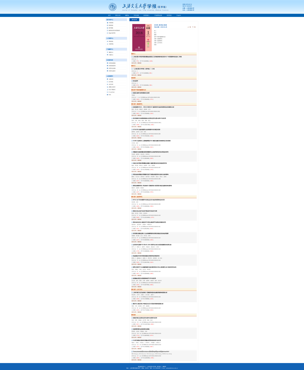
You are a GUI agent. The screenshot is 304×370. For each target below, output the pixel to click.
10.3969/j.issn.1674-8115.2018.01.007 (150, 167)
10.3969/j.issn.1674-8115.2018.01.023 (151, 344)
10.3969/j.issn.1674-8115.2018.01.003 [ (151, 122)
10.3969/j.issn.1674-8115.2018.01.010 (150, 215)
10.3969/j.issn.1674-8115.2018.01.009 (150, 204)
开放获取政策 (158, 15)
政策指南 (146, 15)
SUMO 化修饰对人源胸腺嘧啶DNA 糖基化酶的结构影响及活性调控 (152, 140)
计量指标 (139, 63)
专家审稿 (111, 44)
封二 (155, 30)
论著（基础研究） (158, 38)
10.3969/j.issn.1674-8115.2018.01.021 (151, 333)
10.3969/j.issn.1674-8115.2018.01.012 (150, 237)
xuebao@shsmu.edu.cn (172, 368)
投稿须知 (111, 25)
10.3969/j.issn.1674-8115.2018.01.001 (150, 97)
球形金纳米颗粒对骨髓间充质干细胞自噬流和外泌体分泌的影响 (150, 174)
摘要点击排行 (112, 87)
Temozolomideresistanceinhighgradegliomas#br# (151, 351)
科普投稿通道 (112, 63)
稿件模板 (111, 28)
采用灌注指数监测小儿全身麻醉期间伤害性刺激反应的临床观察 (150, 233)
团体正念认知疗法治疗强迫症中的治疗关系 (145, 211)
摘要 (134, 61)
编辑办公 (111, 52)
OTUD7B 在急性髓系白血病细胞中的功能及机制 (146, 129)
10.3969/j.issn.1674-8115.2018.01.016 (150, 271)
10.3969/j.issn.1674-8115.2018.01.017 (150, 282)
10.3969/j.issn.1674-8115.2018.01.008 (150, 178)
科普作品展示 (112, 71)
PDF (143, 61)
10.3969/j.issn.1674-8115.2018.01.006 (150, 156)
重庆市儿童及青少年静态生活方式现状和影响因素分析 (148, 303)
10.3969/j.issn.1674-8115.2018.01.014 (150, 260)
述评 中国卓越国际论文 (160, 36)
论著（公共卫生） (158, 42)
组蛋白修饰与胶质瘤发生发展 (141, 93)
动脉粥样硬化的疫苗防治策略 (141, 329)
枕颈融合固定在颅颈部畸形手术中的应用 (144, 278)
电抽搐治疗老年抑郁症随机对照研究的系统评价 (146, 256)
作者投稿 (111, 22)
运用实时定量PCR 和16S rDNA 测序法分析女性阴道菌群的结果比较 (152, 244)
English (179, 15)
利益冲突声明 (112, 33)
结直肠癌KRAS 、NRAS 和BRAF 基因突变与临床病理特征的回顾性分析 (153, 107)
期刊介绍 (117, 15)
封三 (155, 32)
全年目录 (111, 84)
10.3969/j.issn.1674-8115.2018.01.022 (151, 355)
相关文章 (134, 63)
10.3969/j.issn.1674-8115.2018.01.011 (150, 226)
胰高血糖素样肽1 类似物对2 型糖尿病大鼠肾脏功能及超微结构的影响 (152, 185)
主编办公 (111, 54)
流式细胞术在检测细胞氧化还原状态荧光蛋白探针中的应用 (149, 118)
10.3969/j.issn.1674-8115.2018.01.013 (150, 249)
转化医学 (135, 81)
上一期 (189, 27)
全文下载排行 (112, 89)
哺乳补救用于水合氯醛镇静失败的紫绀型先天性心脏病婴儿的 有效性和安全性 (154, 267)
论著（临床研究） (158, 40)
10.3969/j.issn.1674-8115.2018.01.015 (150, 190)
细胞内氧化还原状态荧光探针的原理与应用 (145, 318)
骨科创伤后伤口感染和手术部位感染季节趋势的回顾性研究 (149, 222)
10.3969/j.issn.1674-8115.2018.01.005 (150, 145)
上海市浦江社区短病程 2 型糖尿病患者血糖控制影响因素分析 (150, 292)
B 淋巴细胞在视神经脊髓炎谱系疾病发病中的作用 (147, 340)
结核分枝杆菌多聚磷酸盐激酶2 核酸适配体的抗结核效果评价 (150, 163)
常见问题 (136, 15)
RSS (110, 94)
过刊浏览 (111, 81)
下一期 (193, 27)
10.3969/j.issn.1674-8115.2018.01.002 (150, 111)
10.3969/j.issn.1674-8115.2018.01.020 (151, 322)
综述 (155, 44)
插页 (155, 34)
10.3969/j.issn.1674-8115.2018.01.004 (150, 133)
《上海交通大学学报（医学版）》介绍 (144, 68)
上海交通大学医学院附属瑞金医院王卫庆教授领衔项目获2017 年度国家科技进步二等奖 (157, 56)
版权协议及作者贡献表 (114, 30)
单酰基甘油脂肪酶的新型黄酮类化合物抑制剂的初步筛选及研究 (150, 152)
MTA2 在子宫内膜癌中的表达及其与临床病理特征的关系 (149, 199)
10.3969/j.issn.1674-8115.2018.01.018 (150, 296)
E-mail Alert (112, 92)
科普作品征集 (112, 68)
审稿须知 (111, 41)
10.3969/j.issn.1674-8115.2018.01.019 (150, 308)
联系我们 (169, 15)
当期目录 (111, 79)
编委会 (127, 15)
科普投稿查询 (112, 65)
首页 (109, 15)
